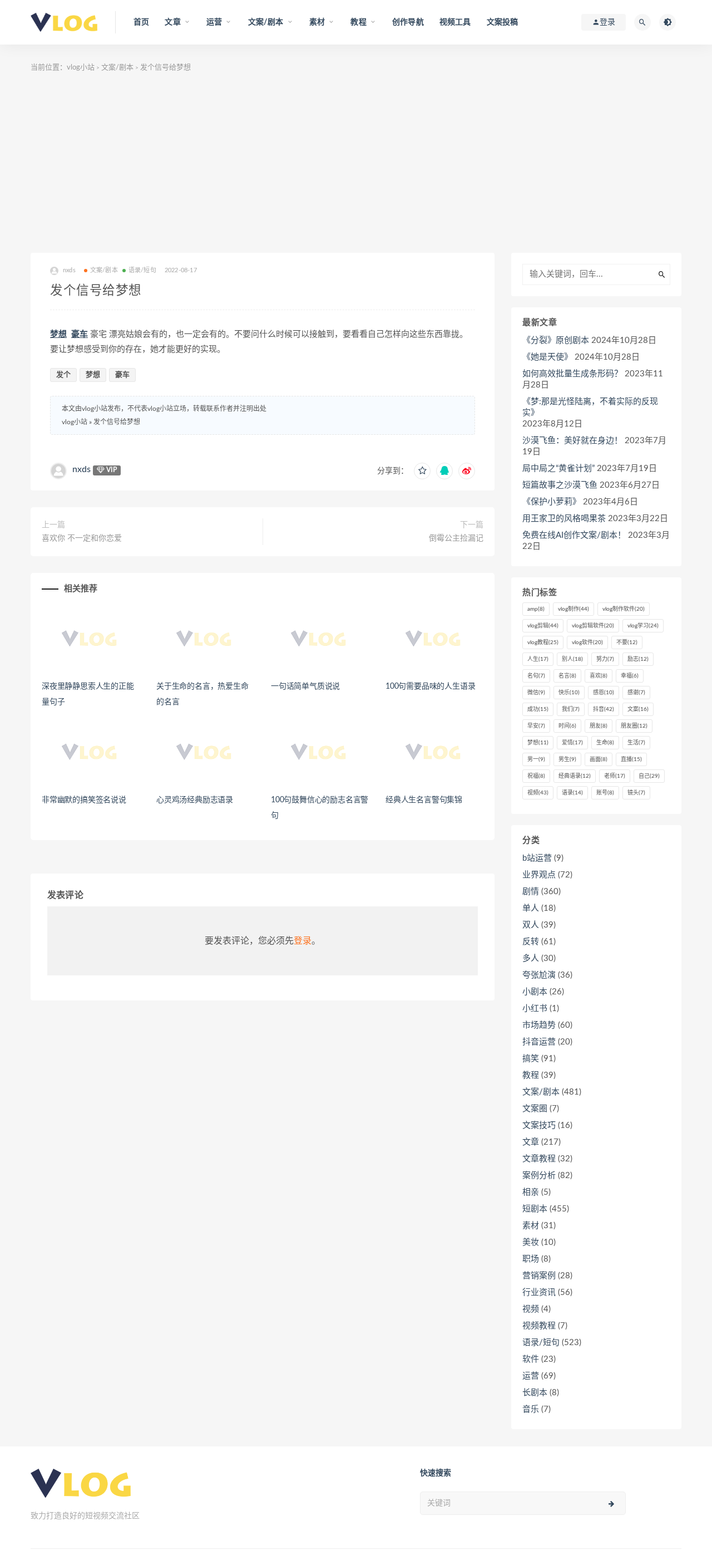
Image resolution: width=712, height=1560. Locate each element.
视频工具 (455, 22)
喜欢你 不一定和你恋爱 (82, 538)
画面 (598, 759)
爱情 (572, 742)
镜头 (636, 793)
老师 (614, 776)
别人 (572, 659)
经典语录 (574, 776)
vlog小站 (81, 67)
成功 (537, 709)
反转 (530, 942)
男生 (567, 759)
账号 (605, 793)
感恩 (603, 692)
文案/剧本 (117, 67)
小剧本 (534, 992)
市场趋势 (539, 1025)
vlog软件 (587, 642)
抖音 (603, 709)
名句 (536, 676)
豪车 (79, 334)
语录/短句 (142, 270)
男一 (536, 759)
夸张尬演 (539, 975)
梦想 (58, 334)
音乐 (530, 1409)
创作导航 (408, 22)
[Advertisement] (356, 169)
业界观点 (539, 875)
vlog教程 (542, 642)
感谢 (636, 692)
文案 (638, 709)
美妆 (530, 1242)
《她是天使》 (547, 357)
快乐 (569, 692)
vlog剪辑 (542, 626)
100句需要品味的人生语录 (430, 686)
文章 (530, 1142)
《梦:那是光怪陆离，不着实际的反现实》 (590, 407)
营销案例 (539, 1276)
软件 (530, 1359)
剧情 (530, 891)
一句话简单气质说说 (305, 686)
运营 (530, 1376)
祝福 (536, 776)
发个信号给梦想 (116, 422)
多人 (530, 958)
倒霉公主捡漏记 (456, 538)
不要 (626, 642)
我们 (571, 709)
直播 (631, 759)
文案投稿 (502, 22)
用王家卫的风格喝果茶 (564, 518)
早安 (536, 726)
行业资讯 (539, 1292)
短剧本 (534, 1209)
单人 (530, 908)
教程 (530, 1075)
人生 (537, 659)
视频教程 (539, 1326)
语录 (572, 793)
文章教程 (539, 1159)
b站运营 (537, 858)
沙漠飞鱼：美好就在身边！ (572, 440)
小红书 (534, 1008)
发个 (63, 375)
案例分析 (539, 1175)
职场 (530, 1259)
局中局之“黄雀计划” (558, 468)
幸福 (630, 676)
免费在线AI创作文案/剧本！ (574, 535)
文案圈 (534, 1109)
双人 (530, 925)
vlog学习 (643, 626)
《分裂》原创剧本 (555, 340)
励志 (638, 659)
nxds (81, 469)
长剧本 (534, 1393)
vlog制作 (573, 609)
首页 (141, 22)
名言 (567, 676)
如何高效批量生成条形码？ (572, 374)
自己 (649, 776)
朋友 (598, 726)
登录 (303, 940)
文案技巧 (539, 1125)
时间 (567, 726)
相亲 (530, 1192)
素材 (530, 1225)
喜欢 (598, 676)
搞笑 (530, 1058)
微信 (536, 692)
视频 (537, 793)
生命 (605, 742)
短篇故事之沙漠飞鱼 (559, 485)
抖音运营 (539, 1042)
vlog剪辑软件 (593, 626)
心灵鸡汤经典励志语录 (194, 800)
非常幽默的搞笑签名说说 (84, 800)
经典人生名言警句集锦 (423, 800)
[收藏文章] (422, 471)
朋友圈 (634, 726)
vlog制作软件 (623, 609)
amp (536, 609)
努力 (605, 659)
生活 (636, 742)
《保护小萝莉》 (551, 502)
